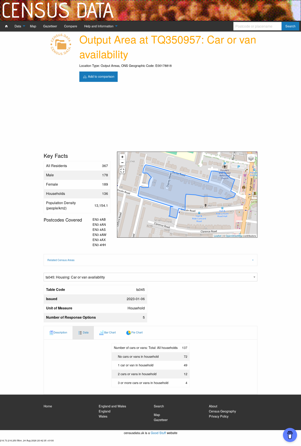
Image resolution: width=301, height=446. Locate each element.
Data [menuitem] (18, 26)
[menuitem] (6, 26)
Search (159, 406)
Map (157, 414)
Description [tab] (60, 332)
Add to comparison (100, 76)
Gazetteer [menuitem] (50, 26)
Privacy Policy (219, 416)
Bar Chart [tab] (110, 332)
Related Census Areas (60, 260)
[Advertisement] (150, 118)
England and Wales (112, 406)
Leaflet (217, 235)
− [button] (122, 162)
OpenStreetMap (234, 235)
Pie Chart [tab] (137, 332)
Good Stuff (158, 432)
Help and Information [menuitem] (98, 26)
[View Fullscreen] (122, 170)
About (213, 406)
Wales (103, 416)
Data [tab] (85, 332)
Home (48, 406)
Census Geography (222, 411)
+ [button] (122, 156)
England (104, 411)
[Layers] (251, 158)
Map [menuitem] (33, 26)
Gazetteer (161, 419)
